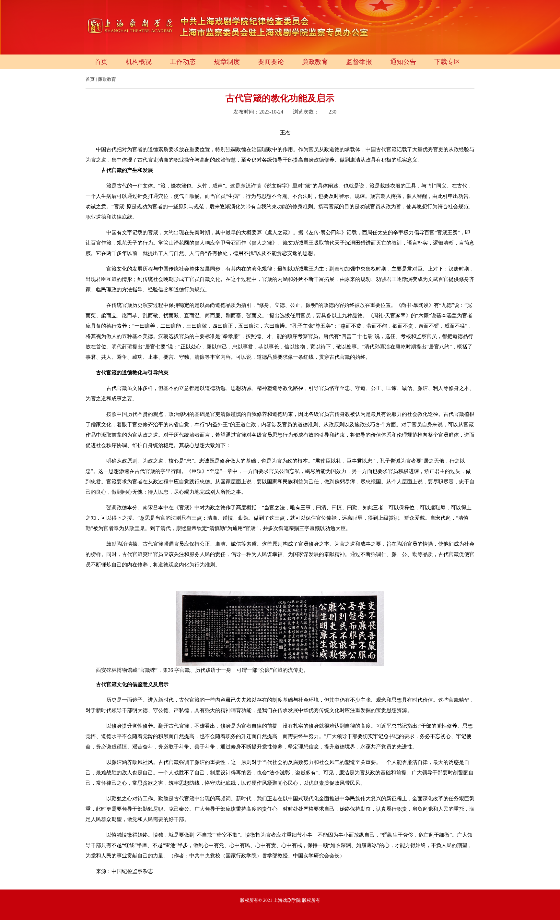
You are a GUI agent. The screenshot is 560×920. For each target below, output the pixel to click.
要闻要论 (271, 61)
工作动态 (183, 61)
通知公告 (403, 61)
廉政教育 (315, 61)
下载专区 (447, 61)
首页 (101, 61)
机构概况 (139, 61)
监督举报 (359, 61)
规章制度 (227, 61)
